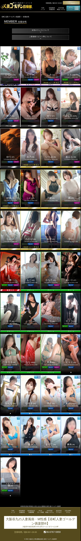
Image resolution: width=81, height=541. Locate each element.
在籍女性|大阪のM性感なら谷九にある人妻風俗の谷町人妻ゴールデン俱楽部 (40, 506)
